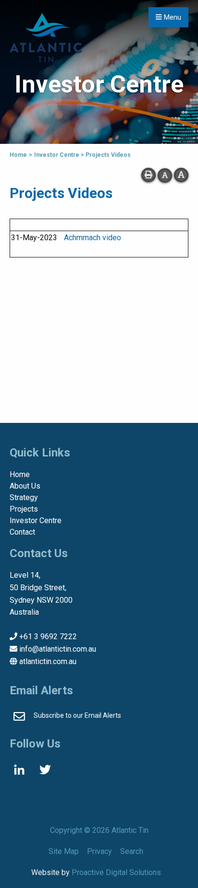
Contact (22, 532)
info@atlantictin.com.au (57, 649)
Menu (171, 17)
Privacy (99, 851)
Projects (24, 509)
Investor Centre (36, 520)
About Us (25, 486)
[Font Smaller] (165, 175)
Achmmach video (92, 237)
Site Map (64, 851)
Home (20, 474)
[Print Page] (148, 175)
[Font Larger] (181, 175)
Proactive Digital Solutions (116, 872)
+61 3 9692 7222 (48, 636)
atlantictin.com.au (47, 661)
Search (131, 851)
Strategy (24, 497)
